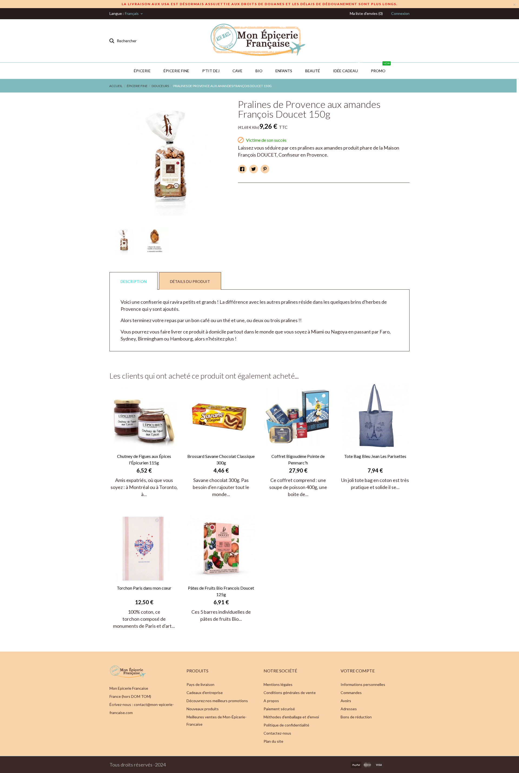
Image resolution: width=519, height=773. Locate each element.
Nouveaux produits (203, 708)
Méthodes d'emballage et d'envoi (291, 717)
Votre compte (358, 670)
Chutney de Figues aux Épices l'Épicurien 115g (144, 459)
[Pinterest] (265, 169)
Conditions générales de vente (290, 692)
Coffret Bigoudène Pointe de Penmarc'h (298, 459)
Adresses (349, 708)
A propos (271, 700)
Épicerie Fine (176, 70)
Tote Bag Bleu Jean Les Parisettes (375, 456)
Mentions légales (278, 684)
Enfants (283, 70)
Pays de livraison (200, 684)
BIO (258, 70)
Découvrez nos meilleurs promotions (217, 700)
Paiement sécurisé (279, 708)
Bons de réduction (356, 717)
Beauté (312, 70)
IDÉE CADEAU (347, 68)
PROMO (380, 68)
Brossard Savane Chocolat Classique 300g (221, 459)
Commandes (351, 692)
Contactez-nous (277, 733)
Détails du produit (190, 281)
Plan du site (273, 741)
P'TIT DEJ (210, 70)
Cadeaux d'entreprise (205, 692)
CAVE (237, 70)
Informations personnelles (363, 684)
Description (134, 281)
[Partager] (242, 169)
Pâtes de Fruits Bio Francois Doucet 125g (221, 591)
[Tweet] (253, 169)
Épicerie (142, 70)
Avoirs (346, 700)
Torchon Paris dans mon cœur (144, 587)
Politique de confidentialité (286, 725)
